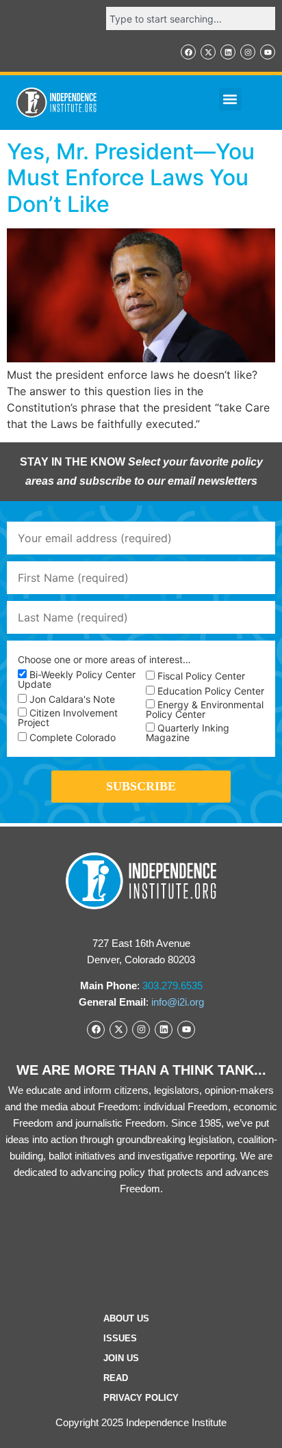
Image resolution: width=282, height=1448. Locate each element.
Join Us (121, 1358)
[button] (230, 99)
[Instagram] (247, 51)
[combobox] (190, 18)
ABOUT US (126, 1318)
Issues (120, 1338)
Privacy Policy (141, 1398)
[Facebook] (188, 51)
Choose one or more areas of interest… (104, 660)
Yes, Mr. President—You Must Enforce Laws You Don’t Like (131, 177)
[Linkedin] (227, 51)
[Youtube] (267, 51)
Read (115, 1378)
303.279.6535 (172, 985)
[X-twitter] (208, 51)
